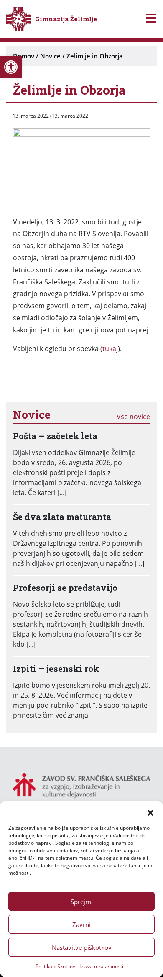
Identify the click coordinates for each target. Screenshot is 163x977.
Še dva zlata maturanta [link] (62, 516)
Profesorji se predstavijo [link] (65, 587)
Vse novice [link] (133, 416)
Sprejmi (82, 901)
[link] (11, 67)
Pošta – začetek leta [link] (55, 435)
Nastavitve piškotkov (82, 947)
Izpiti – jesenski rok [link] (56, 668)
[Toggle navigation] (151, 19)
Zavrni (81, 924)
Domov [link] (23, 56)
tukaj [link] (110, 348)
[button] (150, 812)
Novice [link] (50, 56)
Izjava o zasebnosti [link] (101, 966)
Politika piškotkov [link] (55, 966)
